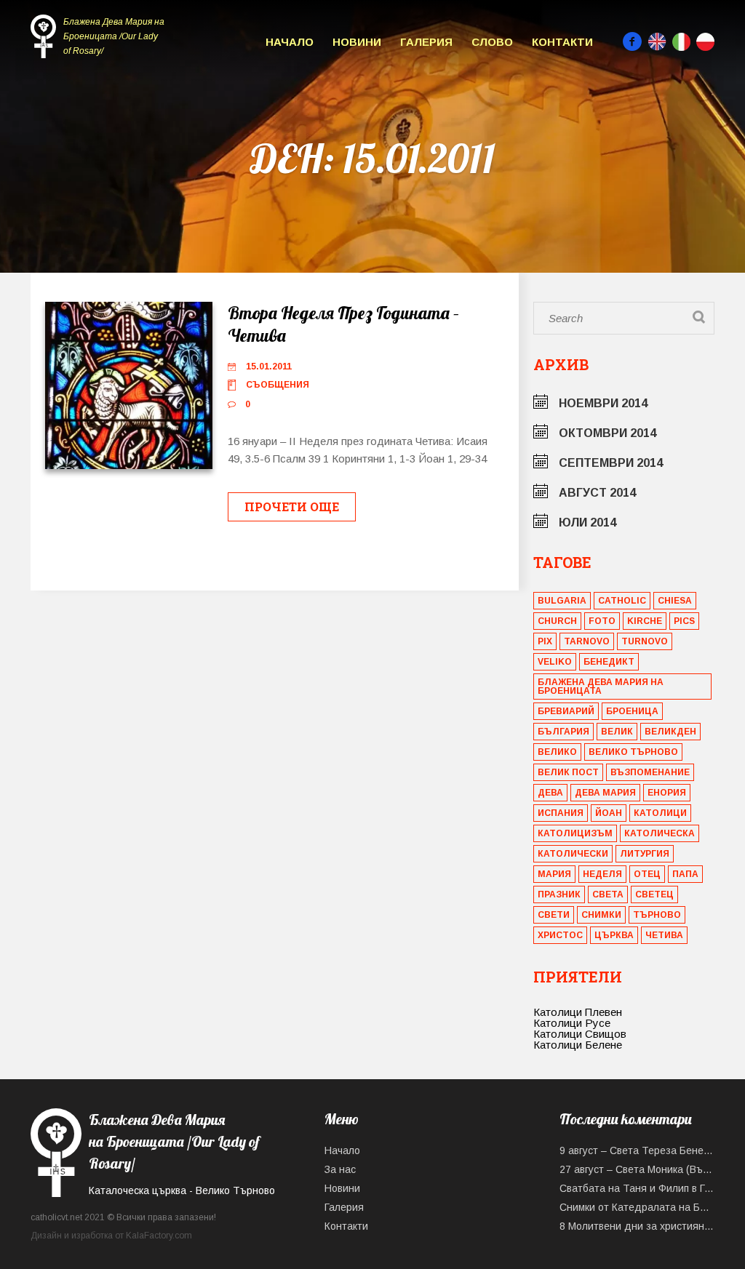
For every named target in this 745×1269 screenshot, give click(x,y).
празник (559, 894)
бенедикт (608, 662)
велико (557, 752)
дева (550, 793)
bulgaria (562, 601)
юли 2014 (587, 522)
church (557, 621)
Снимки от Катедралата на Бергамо (636, 1207)
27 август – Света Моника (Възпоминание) (636, 1169)
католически (573, 854)
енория (667, 793)
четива (664, 935)
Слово (492, 42)
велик (617, 731)
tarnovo (587, 641)
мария (554, 874)
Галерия (426, 42)
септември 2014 (611, 463)
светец (654, 894)
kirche (644, 621)
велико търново (633, 752)
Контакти (562, 42)
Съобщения (277, 384)
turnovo (644, 641)
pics (684, 621)
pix (545, 641)
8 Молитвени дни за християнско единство (636, 1226)
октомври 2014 (607, 433)
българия (563, 731)
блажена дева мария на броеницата (601, 686)
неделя (602, 874)
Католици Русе (571, 1023)
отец (647, 874)
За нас (340, 1169)
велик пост (568, 772)
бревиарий (566, 711)
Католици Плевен (577, 1012)
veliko (555, 662)
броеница (632, 711)
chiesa (675, 601)
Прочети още (291, 506)
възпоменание (650, 772)
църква (614, 935)
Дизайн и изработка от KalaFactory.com (111, 1235)
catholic (622, 601)
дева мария (605, 793)
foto (602, 621)
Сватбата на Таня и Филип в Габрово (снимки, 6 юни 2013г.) (636, 1188)
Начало (290, 42)
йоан (608, 813)
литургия (644, 854)
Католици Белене (577, 1044)
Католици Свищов (579, 1034)
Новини (356, 42)
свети (554, 915)
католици (660, 813)
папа (685, 874)
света (608, 894)
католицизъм (575, 833)
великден (670, 731)
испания (560, 813)
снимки (601, 915)
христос (560, 935)
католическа (659, 833)
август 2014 (597, 493)
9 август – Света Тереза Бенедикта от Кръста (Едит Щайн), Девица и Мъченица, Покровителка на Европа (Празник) (636, 1150)
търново (657, 915)
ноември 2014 (603, 403)
